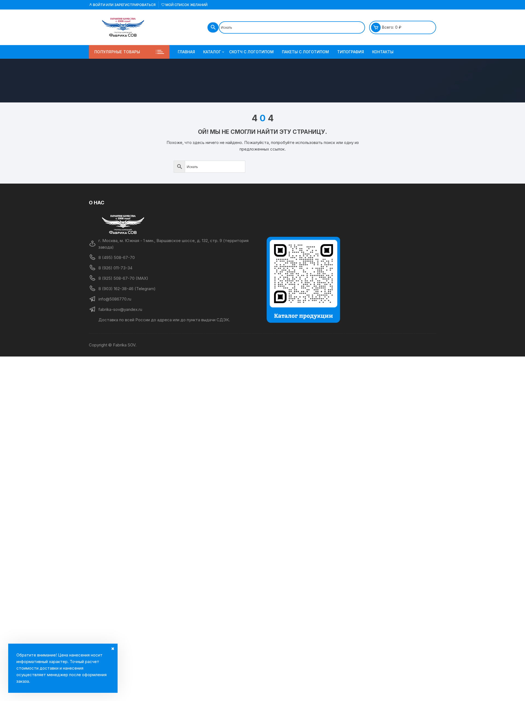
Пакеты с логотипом (305, 51)
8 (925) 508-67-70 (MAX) (123, 278)
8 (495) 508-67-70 (116, 257)
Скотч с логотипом (251, 51)
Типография (350, 51)
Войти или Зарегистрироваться (124, 5)
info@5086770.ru (114, 299)
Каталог (212, 51)
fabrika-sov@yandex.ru (120, 309)
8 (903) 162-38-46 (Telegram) (127, 288)
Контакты (382, 51)
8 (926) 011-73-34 (115, 267)
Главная (186, 51)
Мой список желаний (186, 5)
